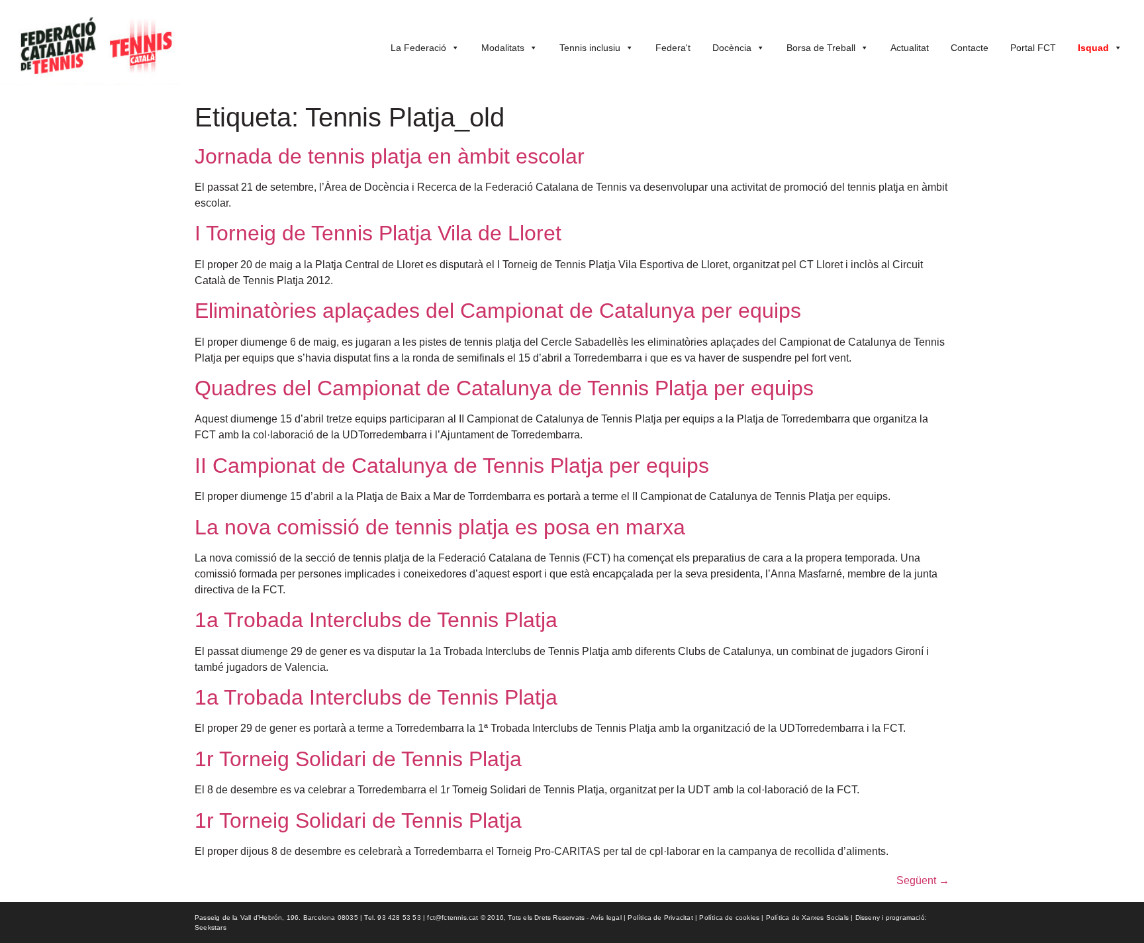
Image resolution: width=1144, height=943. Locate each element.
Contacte (969, 47)
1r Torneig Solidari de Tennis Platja (358, 759)
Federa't (673, 47)
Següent (922, 880)
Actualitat (909, 47)
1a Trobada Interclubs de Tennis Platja (376, 620)
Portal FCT (1033, 47)
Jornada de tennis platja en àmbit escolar (390, 156)
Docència (731, 47)
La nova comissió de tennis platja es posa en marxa (440, 527)
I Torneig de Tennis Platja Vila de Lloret (378, 233)
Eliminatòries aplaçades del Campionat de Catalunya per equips (498, 311)
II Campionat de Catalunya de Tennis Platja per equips (452, 465)
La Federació (418, 47)
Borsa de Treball (821, 47)
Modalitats (502, 47)
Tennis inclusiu (589, 47)
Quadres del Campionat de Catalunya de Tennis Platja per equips (504, 388)
